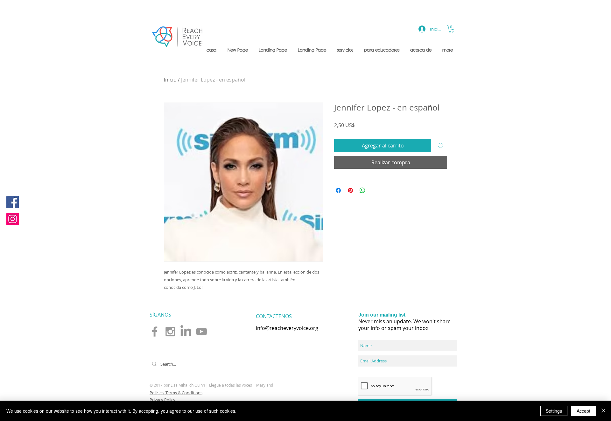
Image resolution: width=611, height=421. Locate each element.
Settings (554, 411)
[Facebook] (12, 202)
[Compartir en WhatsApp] (362, 190)
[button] (345, 50)
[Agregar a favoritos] (440, 145)
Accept (583, 411)
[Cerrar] (603, 411)
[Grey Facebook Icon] (154, 331)
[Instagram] (12, 219)
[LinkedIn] (186, 331)
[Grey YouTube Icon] (201, 331)
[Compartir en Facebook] (338, 190)
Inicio (170, 79)
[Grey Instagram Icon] (170, 331)
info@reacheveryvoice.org (287, 328)
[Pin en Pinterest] (350, 190)
